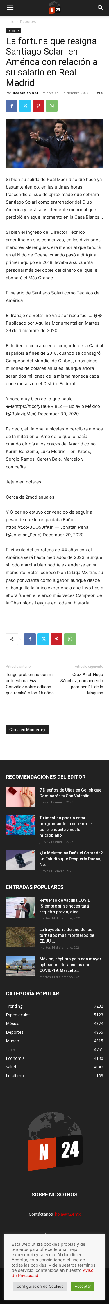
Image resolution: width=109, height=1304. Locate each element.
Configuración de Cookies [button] (40, 1286)
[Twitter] (25, 106)
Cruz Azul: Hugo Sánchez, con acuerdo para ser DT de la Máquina (81, 684)
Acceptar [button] (83, 1286)
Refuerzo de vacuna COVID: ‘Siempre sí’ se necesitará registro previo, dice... (66, 906)
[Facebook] (11, 106)
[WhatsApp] (52, 106)
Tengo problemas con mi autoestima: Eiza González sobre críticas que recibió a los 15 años (30, 684)
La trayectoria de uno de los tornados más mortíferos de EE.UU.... (67, 935)
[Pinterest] (38, 106)
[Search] (101, 8)
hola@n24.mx (68, 1214)
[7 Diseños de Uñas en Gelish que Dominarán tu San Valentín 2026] (20, 797)
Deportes (28, 21)
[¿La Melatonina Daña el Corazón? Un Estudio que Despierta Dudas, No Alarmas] (20, 860)
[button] (10, 8)
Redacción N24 (25, 92)
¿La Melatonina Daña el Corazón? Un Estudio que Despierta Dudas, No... (71, 859)
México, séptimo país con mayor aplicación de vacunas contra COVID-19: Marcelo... (70, 965)
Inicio (10, 21)
